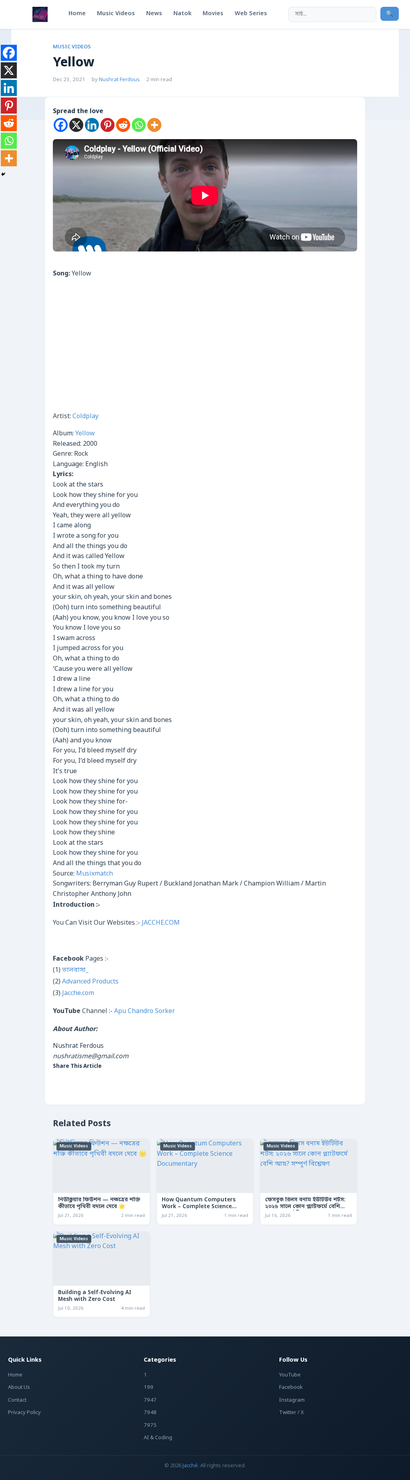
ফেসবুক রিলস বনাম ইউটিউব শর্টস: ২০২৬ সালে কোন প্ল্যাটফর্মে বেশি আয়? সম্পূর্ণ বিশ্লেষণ (305, 1207)
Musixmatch (94, 874)
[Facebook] (61, 125)
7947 (150, 1400)
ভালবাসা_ (75, 970)
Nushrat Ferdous (119, 79)
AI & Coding (158, 1437)
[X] (76, 125)
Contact (17, 1400)
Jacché (190, 1465)
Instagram (292, 1400)
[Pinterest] (107, 125)
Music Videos (72, 47)
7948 (150, 1412)
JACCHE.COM (161, 923)
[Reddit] (123, 125)
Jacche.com (78, 993)
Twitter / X (291, 1412)
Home (15, 1375)
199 (148, 1387)
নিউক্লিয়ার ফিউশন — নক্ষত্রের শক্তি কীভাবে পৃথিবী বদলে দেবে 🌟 (99, 1204)
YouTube (290, 1375)
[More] (154, 125)
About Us (19, 1387)
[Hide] (3, 174)
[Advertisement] (205, 352)
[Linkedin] (92, 125)
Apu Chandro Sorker (144, 1011)
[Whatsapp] (139, 125)
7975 (150, 1425)
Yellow (85, 433)
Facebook (291, 1387)
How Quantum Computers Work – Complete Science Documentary (198, 1207)
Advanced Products (90, 981)
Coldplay (85, 416)
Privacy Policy (24, 1412)
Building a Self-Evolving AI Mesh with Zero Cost (94, 1296)
